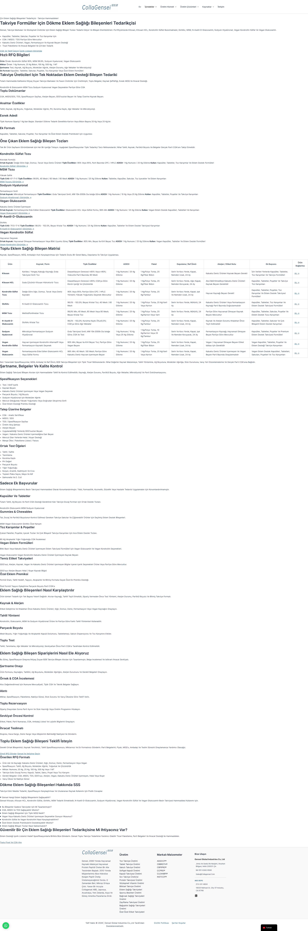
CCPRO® (161, 870)
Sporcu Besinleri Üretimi (130, 893)
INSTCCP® (162, 877)
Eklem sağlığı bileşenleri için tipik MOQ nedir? (23, 813)
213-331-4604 (202, 884)
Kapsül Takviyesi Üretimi (130, 873)
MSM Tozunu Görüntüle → (12, 181)
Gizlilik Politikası (161, 923)
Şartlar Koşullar (179, 923)
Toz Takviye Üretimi (128, 861)
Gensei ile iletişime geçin (28, 753)
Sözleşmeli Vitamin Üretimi (131, 883)
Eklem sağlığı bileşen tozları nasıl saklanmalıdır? (24, 826)
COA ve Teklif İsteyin (9, 51)
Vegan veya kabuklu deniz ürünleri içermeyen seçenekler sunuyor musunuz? (37, 816)
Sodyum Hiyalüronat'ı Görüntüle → (15, 197)
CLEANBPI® (162, 873)
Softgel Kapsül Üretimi (129, 870)
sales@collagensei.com (205, 874)
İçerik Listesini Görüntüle (31, 51)
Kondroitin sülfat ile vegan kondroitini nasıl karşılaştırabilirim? (30, 819)
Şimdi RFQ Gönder (8, 753)
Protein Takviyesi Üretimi (130, 880)
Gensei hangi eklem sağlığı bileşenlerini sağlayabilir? (26, 797)
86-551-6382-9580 (204, 870)
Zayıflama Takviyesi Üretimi (132, 902)
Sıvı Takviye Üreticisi (128, 877)
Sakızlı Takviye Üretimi (129, 867)
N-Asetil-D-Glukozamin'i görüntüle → (17, 229)
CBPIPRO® (162, 867)
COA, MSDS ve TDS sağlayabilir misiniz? (20, 810)
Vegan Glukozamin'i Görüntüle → (15, 213)
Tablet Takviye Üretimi (129, 864)
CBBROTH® (162, 864)
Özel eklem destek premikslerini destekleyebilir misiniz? (27, 823)
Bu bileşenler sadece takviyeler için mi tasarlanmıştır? (26, 807)
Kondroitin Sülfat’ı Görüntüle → (14, 166)
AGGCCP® (162, 861)
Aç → (297, 273)
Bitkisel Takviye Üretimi (130, 886)
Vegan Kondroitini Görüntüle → (14, 244)
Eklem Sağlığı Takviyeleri (130, 889)
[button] (155, 7)
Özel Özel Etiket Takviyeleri (131, 912)
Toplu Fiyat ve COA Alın (11, 842)
